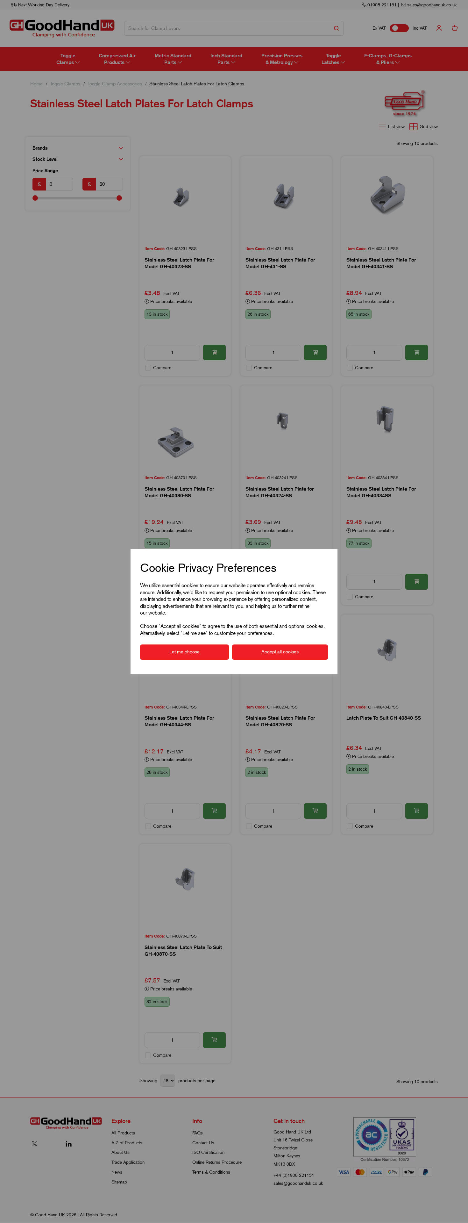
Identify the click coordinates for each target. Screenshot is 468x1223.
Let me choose (184, 652)
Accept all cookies (280, 652)
